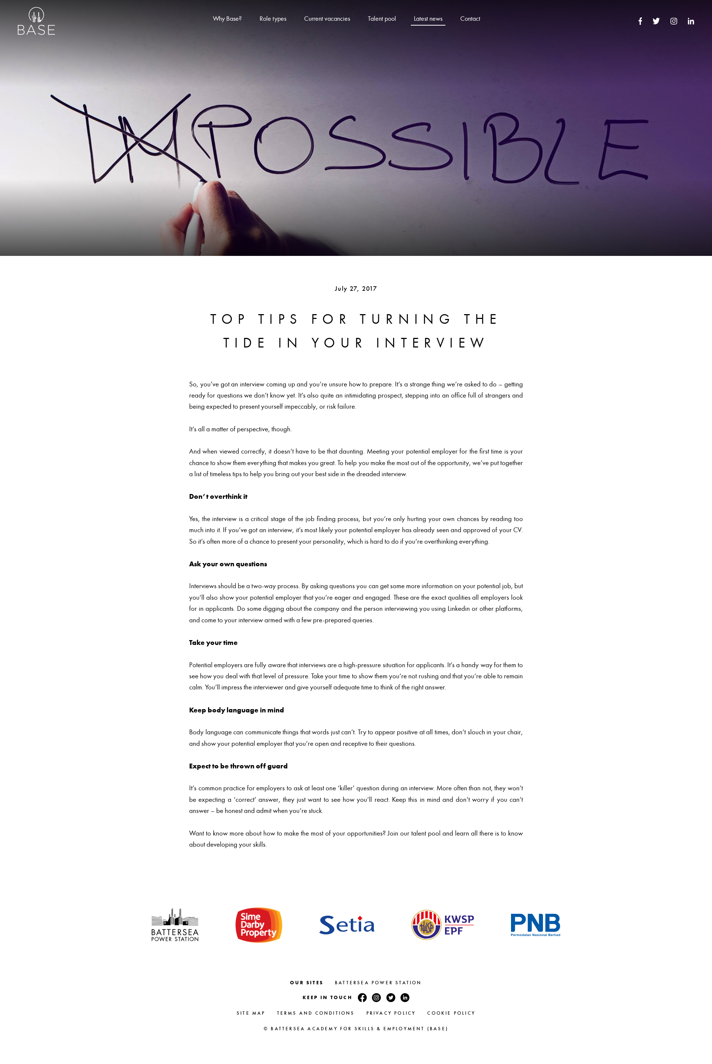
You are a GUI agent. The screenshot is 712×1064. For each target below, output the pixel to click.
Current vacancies (327, 19)
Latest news (428, 19)
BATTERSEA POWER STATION (378, 983)
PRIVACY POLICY (391, 1013)
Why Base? (227, 19)
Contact (470, 19)
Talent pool (382, 19)
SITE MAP (251, 1013)
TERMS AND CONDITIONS (316, 1013)
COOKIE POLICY (451, 1013)
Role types (273, 19)
